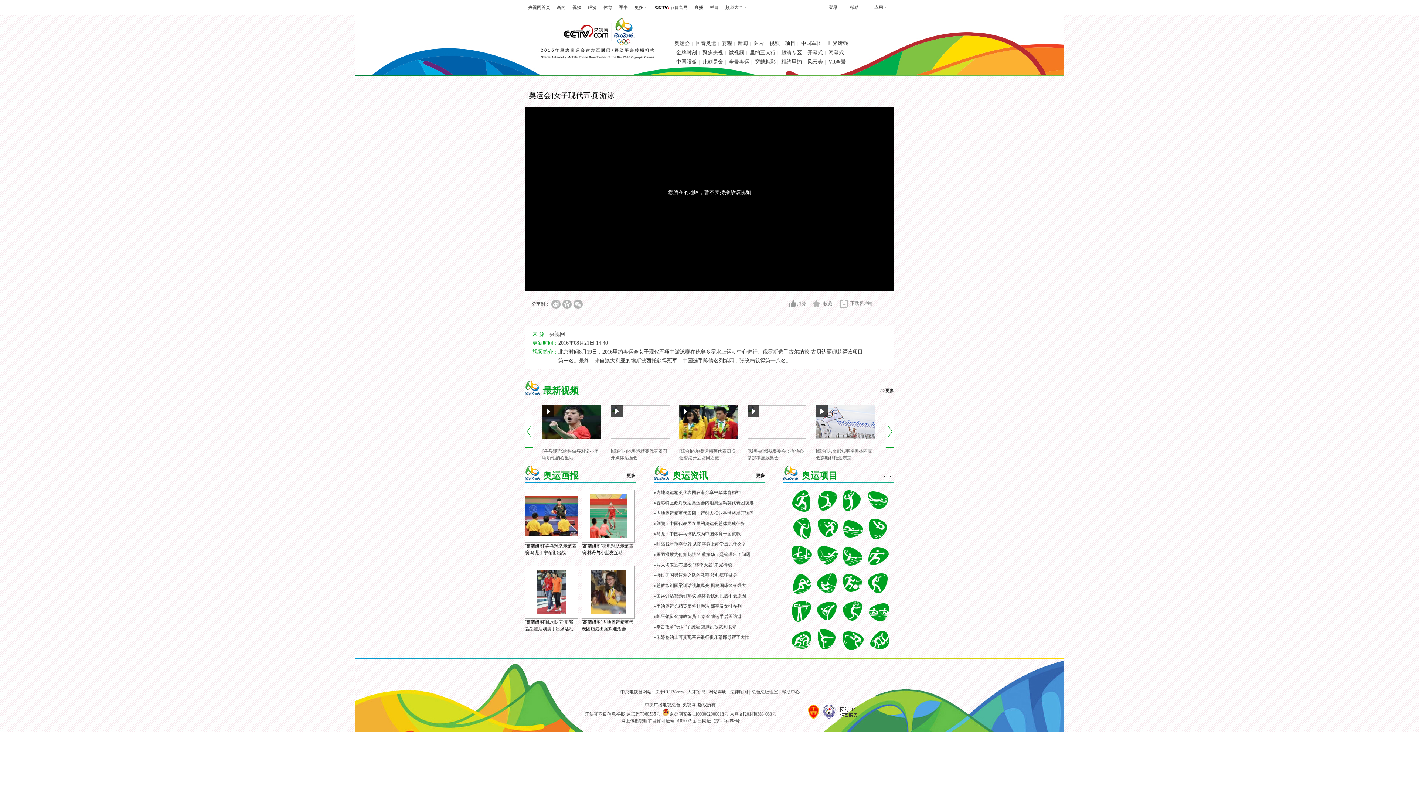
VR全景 (837, 62)
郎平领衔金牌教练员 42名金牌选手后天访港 (699, 616)
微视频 (736, 52)
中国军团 (811, 43)
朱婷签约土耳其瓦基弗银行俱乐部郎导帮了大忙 (702, 637)
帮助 (854, 7)
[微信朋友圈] (578, 304)
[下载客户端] (844, 303)
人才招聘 (696, 692)
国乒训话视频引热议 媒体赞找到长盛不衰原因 (701, 595)
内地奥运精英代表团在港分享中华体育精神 (698, 492)
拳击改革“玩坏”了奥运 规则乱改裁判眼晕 (696, 627)
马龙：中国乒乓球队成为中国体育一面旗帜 (698, 533)
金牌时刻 (686, 52)
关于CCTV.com (669, 692)
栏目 (714, 7)
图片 (758, 43)
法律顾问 (739, 692)
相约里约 (791, 62)
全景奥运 (739, 62)
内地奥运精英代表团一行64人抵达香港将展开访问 (705, 513)
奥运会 (682, 43)
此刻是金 (712, 62)
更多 (631, 475)
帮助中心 (791, 692)
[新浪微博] (556, 304)
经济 (592, 7)
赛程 (727, 43)
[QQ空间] (567, 304)
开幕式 (815, 52)
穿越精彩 (765, 62)
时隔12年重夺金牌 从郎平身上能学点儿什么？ (701, 544)
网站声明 (717, 692)
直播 (698, 7)
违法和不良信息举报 (605, 714)
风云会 (815, 62)
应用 (878, 7)
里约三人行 (763, 52)
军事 (623, 7)
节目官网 (679, 7)
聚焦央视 (712, 52)
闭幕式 (836, 52)
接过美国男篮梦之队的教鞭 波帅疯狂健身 (696, 575)
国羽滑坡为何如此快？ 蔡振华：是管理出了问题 (703, 554)
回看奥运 (705, 43)
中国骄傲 (686, 62)
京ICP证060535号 (643, 714)
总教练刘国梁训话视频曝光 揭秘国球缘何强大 (701, 585)
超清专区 (791, 52)
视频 (576, 7)
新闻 (561, 7)
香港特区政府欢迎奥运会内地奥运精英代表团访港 (705, 502)
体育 (607, 7)
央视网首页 (539, 7)
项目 (790, 43)
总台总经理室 (765, 692)
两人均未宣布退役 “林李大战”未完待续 (694, 564)
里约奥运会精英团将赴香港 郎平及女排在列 (699, 606)
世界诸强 (837, 43)
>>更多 (887, 390)
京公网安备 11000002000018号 (699, 714)
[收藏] (816, 304)
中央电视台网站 (635, 692)
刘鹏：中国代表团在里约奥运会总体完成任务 (700, 523)
